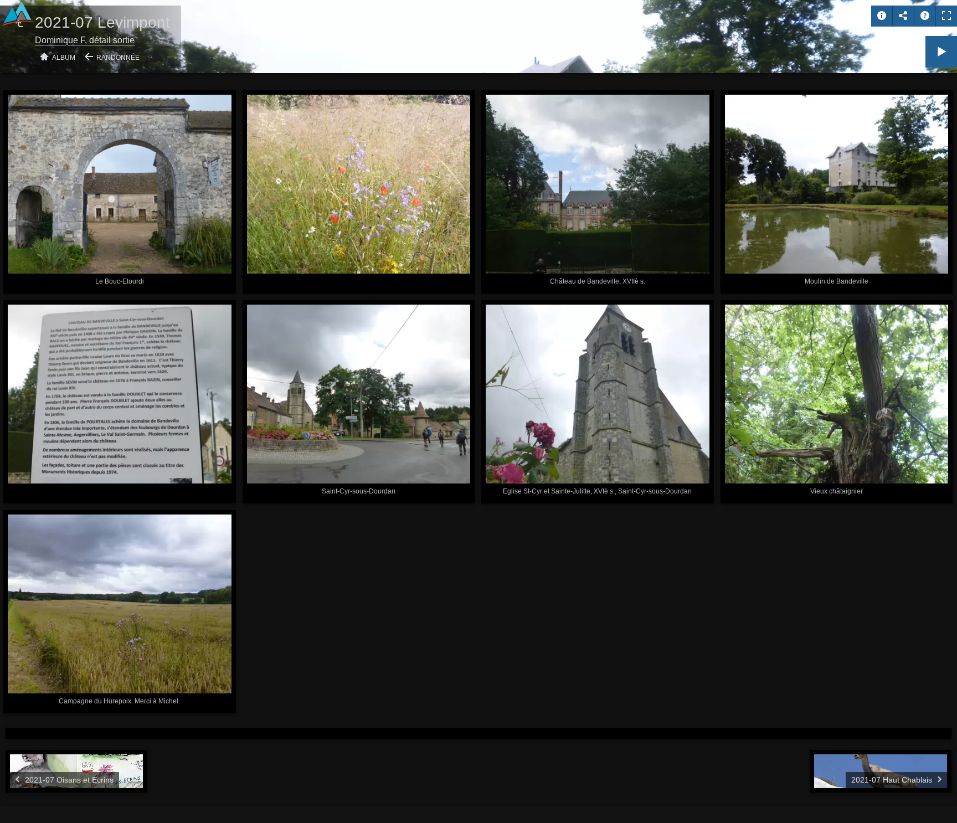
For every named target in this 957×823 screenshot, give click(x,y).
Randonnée (118, 57)
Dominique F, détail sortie (85, 40)
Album (63, 57)
